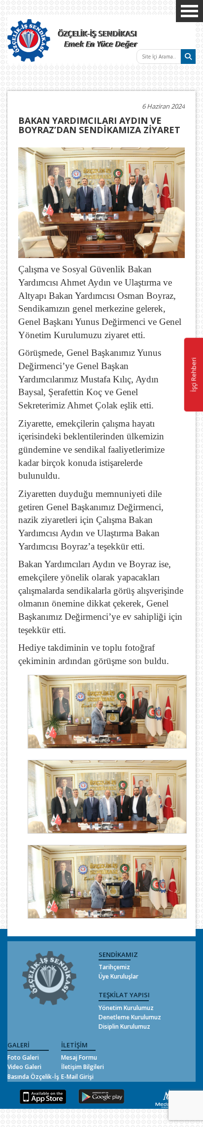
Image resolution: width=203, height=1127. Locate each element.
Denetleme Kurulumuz (130, 1017)
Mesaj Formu (79, 1057)
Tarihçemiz (114, 967)
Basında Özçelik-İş (33, 1076)
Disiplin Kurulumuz (124, 1026)
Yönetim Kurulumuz (126, 1008)
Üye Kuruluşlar (118, 976)
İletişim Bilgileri (82, 1067)
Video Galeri (24, 1067)
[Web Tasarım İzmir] (166, 1098)
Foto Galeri (23, 1057)
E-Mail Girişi (77, 1076)
